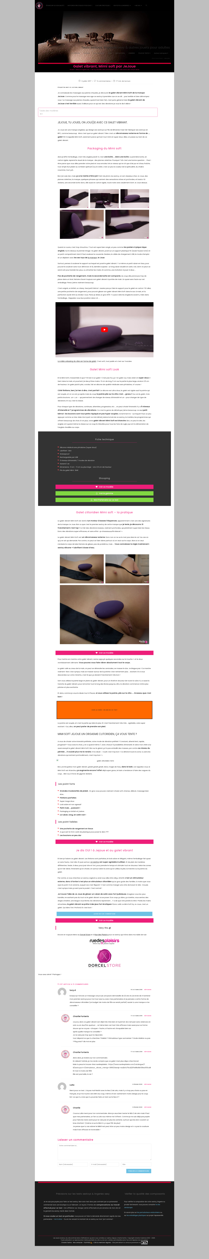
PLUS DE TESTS (143, 53)
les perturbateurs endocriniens (148, 1212)
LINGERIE (132, 53)
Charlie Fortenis (81, 1052)
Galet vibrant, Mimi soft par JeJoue (129, 69)
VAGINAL (87, 53)
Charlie (76, 1107)
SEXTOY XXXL (120, 53)
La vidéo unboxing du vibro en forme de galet (77, 361)
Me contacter (78, 1242)
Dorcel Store (85, 934)
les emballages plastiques (136, 1215)
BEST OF (68, 87)
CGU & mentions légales (102, 1242)
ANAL (110, 53)
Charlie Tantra (66, 1242)
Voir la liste (58, 1219)
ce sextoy (94, 862)
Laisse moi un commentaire (104, 914)
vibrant (80, 87)
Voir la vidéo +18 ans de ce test (104, 710)
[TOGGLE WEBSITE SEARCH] (146, 5)
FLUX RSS (87, 1242)
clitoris (74, 87)
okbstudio (167, 58)
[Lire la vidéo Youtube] (104, 329)
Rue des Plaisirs (101, 934)
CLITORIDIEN (75, 53)
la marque (92, 257)
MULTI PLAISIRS (99, 53)
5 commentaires (104, 81)
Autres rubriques (160, 53)
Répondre (147, 989)
